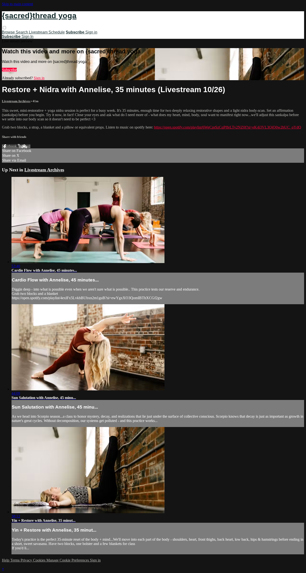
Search (22, 32)
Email (26, 146)
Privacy (27, 560)
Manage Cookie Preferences (68, 560)
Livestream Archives (16, 101)
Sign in (91, 32)
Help (6, 560)
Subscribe (9, 70)
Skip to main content (17, 4)
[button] (4, 27)
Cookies (39, 560)
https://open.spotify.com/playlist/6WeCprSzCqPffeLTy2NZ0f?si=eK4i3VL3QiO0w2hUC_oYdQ (227, 127)
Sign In (27, 36)
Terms (15, 560)
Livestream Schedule (47, 32)
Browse (9, 32)
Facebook (10, 146)
